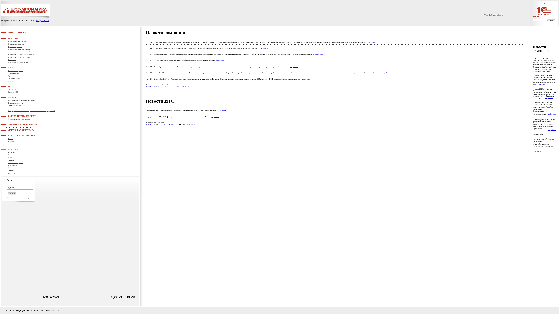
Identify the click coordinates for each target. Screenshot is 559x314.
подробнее (371, 42)
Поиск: (536, 16)
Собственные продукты (16, 44)
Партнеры (11, 173)
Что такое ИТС (13, 89)
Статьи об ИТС (13, 92)
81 (171, 124)
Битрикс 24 (11, 81)
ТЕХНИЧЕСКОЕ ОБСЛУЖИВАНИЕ (11, 124)
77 (162, 124)
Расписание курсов (14, 105)
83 (175, 124)
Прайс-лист (12, 60)
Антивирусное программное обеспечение (22, 52)
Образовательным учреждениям (19, 119)
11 (169, 86)
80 (169, 124)
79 (167, 124)
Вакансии (11, 160)
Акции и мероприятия (15, 163)
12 (171, 86)
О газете (10, 139)
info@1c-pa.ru (42, 20)
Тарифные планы (13, 76)
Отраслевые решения (15, 47)
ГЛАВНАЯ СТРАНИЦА (11, 33)
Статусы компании (14, 155)
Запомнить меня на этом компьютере (18, 198)
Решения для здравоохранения (18, 62)
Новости (11, 157)
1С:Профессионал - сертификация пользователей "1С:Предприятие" (31, 111)
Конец (183, 86)
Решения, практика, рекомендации (19, 49)
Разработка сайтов (14, 78)
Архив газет (12, 144)
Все (187, 86)
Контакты (11, 170)
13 (174, 86)
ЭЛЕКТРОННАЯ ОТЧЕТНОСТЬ (11, 130)
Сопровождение (13, 73)
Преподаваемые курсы (15, 103)
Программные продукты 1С (17, 41)
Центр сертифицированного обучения (21, 100)
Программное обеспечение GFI (19, 57)
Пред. (154, 86)
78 (164, 124)
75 (158, 124)
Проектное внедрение (15, 71)
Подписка (11, 141)
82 (173, 124)
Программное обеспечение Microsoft (21, 54)
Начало (148, 86)
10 (167, 86)
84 (177, 124)
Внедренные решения (15, 168)
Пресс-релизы (12, 165)
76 (160, 124)
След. (177, 86)
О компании (12, 152)
